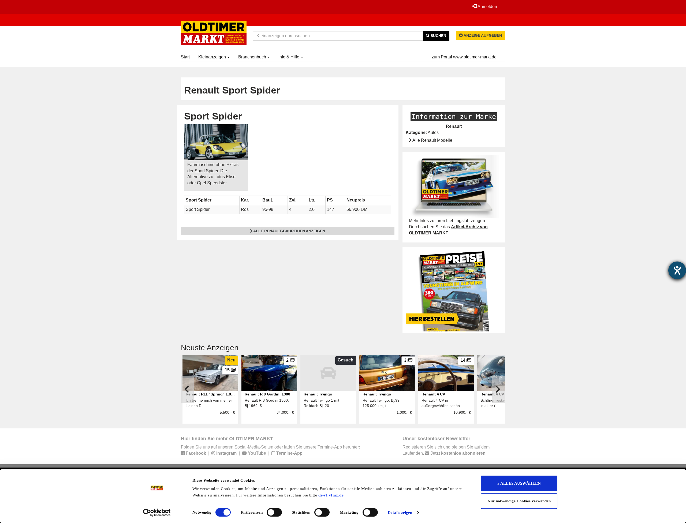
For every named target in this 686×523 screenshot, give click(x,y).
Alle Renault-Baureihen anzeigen (288, 231)
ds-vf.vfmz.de (331, 495)
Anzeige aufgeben (482, 35)
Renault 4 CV (433, 394)
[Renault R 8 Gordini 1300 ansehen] (269, 373)
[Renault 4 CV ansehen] (446, 373)
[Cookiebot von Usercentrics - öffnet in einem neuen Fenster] (156, 513)
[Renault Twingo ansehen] (328, 373)
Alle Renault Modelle (432, 140)
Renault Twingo (318, 394)
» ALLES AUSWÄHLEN (519, 483)
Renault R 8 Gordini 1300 (267, 394)
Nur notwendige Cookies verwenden (519, 501)
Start (185, 57)
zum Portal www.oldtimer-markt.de (464, 57)
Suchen (438, 35)
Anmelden (487, 6)
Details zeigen (400, 512)
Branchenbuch (252, 57)
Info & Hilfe (289, 57)
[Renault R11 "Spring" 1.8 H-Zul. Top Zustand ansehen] (210, 373)
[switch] (274, 512)
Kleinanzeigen (212, 57)
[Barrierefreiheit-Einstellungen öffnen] (677, 270)
